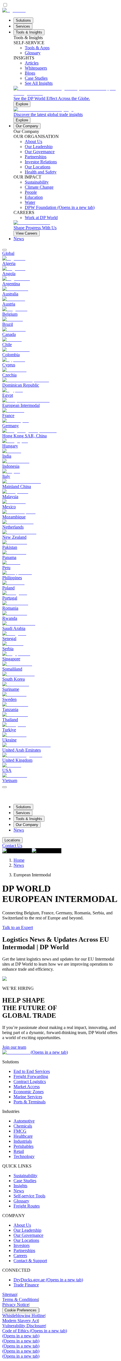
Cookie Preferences (21, 1310)
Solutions (23, 20)
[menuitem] (60, 253)
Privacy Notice (15, 1304)
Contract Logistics (30, 1081)
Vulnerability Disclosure (23, 1325)
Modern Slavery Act (20, 1320)
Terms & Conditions (20, 1299)
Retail (19, 1151)
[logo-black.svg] (14, 10)
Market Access (27, 1086)
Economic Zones (29, 1091)
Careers (20, 1255)
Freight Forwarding (31, 1076)
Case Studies (25, 1180)
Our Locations (26, 1240)
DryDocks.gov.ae (48, 1279)
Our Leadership (27, 1230)
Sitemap (9, 1294)
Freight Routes (27, 1206)
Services (23, 26)
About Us (22, 1225)
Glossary (21, 1201)
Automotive (24, 1121)
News (19, 238)
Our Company (27, 126)
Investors (22, 1245)
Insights (20, 1185)
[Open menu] (4, 787)
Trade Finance (26, 1284)
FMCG (20, 1131)
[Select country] (4, 250)
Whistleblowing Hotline (23, 1315)
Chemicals (23, 1126)
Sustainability (25, 1175)
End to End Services (32, 1071)
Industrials (23, 1141)
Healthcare (23, 1136)
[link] (66, 96)
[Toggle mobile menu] (4, 785)
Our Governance (28, 1235)
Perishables (23, 1146)
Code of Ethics (34, 1330)
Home (19, 860)
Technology (24, 1156)
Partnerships (24, 1250)
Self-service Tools (29, 1195)
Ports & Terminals (30, 1101)
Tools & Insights (29, 32)
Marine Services (28, 1096)
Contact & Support (30, 1260)
